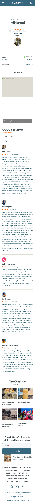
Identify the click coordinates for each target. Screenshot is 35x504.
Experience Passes (10, 468)
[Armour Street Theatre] (25, 414)
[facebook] (17, 486)
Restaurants (6, 400)
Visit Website (17, 72)
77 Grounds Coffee (24, 403)
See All (17, 384)
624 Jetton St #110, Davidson (17, 31)
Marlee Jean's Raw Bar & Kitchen (8, 403)
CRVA (26, 481)
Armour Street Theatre (22, 424)
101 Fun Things (26, 468)
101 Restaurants (12, 470)
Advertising (23, 473)
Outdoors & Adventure (6, 421)
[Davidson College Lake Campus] (9, 414)
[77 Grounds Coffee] (25, 393)
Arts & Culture (23, 421)
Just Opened (11, 473)
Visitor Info (23, 476)
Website (17, 35)
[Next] (30, 112)
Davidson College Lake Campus (7, 425)
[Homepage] (17, 3)
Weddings (12, 478)
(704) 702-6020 (17, 33)
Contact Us (25, 500)
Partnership (11, 476)
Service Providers (14, 481)
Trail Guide (25, 470)
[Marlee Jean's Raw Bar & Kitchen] (9, 393)
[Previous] (5, 112)
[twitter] (12, 486)
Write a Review (8, 137)
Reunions (22, 478)
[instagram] (23, 486)
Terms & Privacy (13, 500)
